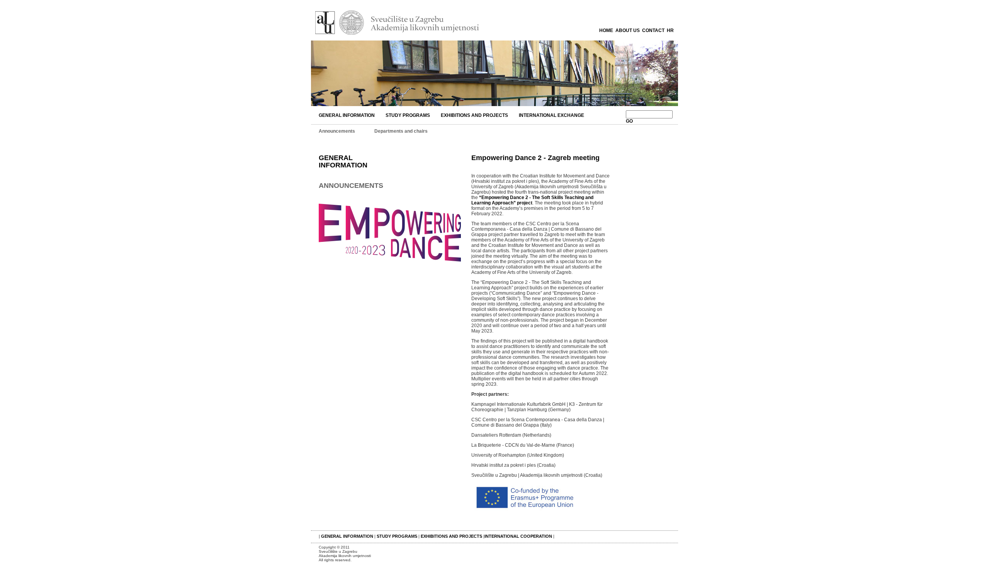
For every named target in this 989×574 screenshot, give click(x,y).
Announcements (337, 131)
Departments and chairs (401, 131)
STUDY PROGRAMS (408, 115)
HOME (606, 30)
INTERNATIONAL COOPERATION (518, 536)
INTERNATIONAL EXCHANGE (551, 115)
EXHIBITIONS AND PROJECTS (474, 115)
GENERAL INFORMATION (347, 115)
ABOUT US (627, 30)
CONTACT (653, 30)
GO (629, 121)
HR (670, 30)
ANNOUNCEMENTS (351, 185)
